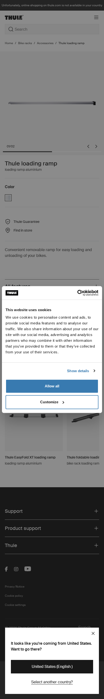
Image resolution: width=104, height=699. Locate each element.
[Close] (93, 633)
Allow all (52, 386)
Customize (49, 402)
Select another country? (52, 682)
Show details (78, 371)
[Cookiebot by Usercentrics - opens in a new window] (77, 293)
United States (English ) (52, 666)
